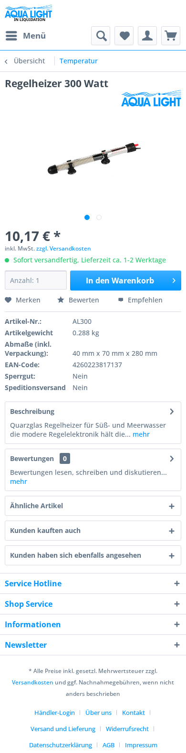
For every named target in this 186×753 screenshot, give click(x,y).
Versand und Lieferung (63, 728)
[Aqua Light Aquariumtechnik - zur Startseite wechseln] (30, 13)
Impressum (141, 745)
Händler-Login (54, 712)
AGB (108, 745)
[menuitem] (25, 35)
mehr (140, 434)
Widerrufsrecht (127, 728)
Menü (34, 35)
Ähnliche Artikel (36, 505)
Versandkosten (32, 682)
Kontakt (133, 712)
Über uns (98, 712)
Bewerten (84, 299)
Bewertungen (32, 458)
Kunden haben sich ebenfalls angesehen (75, 555)
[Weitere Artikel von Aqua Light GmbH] (151, 98)
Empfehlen (144, 299)
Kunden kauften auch (45, 530)
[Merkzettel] (124, 35)
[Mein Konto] (147, 35)
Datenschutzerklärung (60, 745)
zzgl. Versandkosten (63, 248)
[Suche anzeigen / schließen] (100, 35)
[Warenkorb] (170, 35)
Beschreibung (32, 411)
